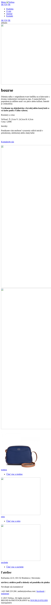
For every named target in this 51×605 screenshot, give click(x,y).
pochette (4, 562)
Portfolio (9, 9)
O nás (8, 11)
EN (5, 4)
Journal (9, 14)
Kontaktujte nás (7, 142)
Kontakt (9, 16)
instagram (5, 593)
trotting (4, 470)
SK (2, 4)
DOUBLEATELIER (39, 600)
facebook (40, 591)
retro (3, 517)
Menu (3, 2)
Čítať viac (14, 474)
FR (9, 4)
